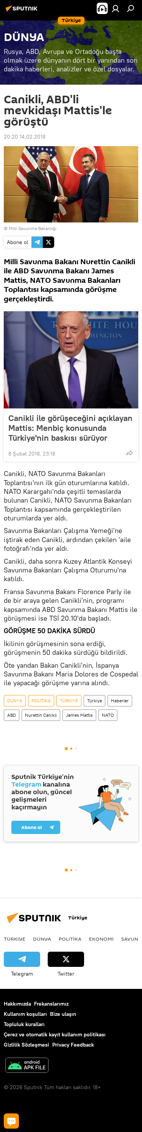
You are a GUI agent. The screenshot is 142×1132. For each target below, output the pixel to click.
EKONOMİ (101, 938)
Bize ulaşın (63, 1014)
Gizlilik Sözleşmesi (26, 1044)
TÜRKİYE (69, 700)
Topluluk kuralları (24, 1024)
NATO (108, 715)
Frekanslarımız (51, 1003)
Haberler (120, 700)
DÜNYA (14, 700)
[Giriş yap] (115, 8)
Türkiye (94, 700)
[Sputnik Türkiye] (23, 11)
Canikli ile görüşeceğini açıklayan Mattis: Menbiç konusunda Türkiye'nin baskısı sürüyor (70, 428)
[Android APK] (27, 1066)
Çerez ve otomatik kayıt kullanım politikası (55, 1034)
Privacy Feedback (73, 1044)
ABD (11, 715)
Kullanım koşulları (25, 1014)
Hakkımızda (17, 1003)
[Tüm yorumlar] (11, 1121)
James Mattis (79, 715)
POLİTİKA (41, 700)
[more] (129, 452)
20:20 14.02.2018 (24, 136)
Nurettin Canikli (41, 715)
